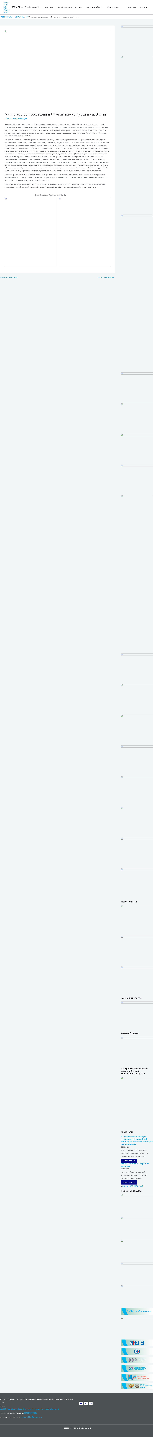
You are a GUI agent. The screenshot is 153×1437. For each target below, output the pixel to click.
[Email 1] (91, 1403)
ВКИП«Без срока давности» (69, 7)
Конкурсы (131, 7)
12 (137, 1186)
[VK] (86, 1403)
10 (132, 1186)
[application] (102, 7)
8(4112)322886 (30, 1413)
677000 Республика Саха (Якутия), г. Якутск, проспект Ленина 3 (29, 1409)
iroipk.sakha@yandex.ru (31, 1417)
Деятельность (114, 7)
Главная (49, 7)
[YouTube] (81, 1403)
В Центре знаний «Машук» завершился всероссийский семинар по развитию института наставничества (137, 1140)
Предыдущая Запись (9, 277)
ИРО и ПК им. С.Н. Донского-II (25, 7)
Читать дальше (129, 1161)
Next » (141, 1186)
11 (135, 1186)
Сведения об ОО (93, 7)
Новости (143, 7)
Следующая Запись (106, 277)
